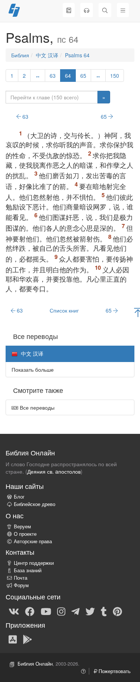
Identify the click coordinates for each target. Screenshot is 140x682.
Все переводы (36, 407)
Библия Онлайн (35, 663)
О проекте (25, 534)
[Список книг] (69, 10)
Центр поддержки (34, 563)
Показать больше (33, 369)
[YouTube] (46, 611)
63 (53, 75)
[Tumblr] (104, 611)
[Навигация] (123, 10)
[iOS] (13, 639)
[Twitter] (90, 611)
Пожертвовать (114, 671)
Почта (20, 577)
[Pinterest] (117, 611)
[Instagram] (61, 611)
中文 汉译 (47, 55)
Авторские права (33, 541)
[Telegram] (75, 611)
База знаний (27, 570)
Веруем (22, 526)
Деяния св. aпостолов (54, 471)
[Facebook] (29, 611)
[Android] (27, 639)
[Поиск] (105, 10)
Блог (19, 496)
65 (83, 75)
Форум (21, 585)
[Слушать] (86, 10)
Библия (20, 55)
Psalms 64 (77, 55)
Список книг (64, 310)
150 (114, 75)
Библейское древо (34, 504)
